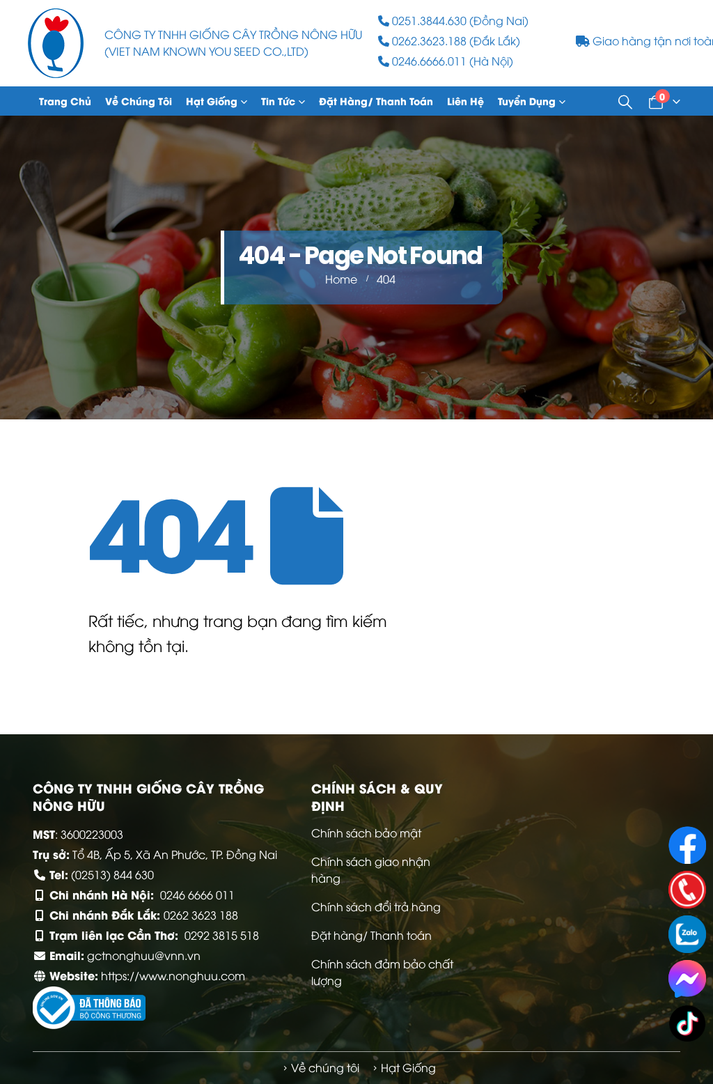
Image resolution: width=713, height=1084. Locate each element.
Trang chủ (65, 100)
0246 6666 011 (197, 894)
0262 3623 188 (201, 914)
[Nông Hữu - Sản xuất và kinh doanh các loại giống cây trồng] (56, 43)
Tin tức (278, 100)
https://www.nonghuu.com (173, 975)
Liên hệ (465, 100)
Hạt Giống (211, 100)
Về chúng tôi (138, 100)
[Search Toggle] (625, 101)
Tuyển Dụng (527, 100)
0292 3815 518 (222, 935)
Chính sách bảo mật (366, 832)
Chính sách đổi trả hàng (376, 906)
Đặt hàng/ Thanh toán (376, 100)
